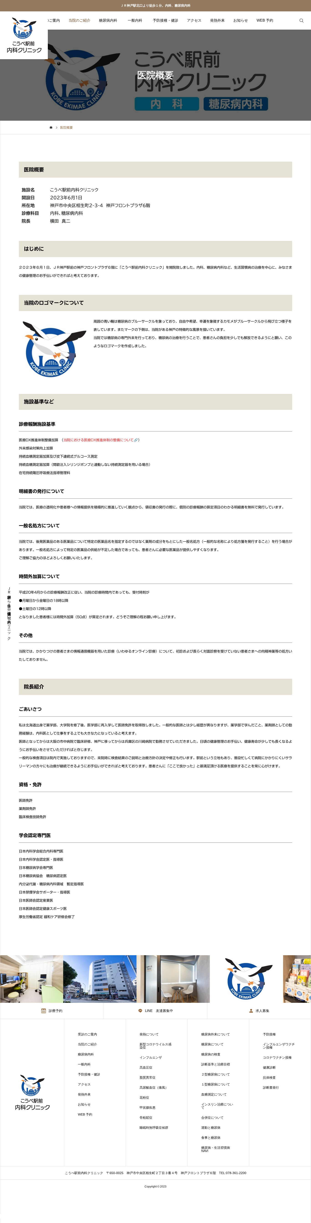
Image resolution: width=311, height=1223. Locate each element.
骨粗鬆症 (146, 1117)
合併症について (212, 1117)
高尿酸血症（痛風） (154, 1087)
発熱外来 (217, 20)
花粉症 (144, 1097)
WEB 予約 (265, 20)
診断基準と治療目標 (215, 1064)
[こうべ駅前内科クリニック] (24, 35)
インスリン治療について (217, 1106)
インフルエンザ (151, 1057)
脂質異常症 (148, 1077)
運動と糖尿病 (210, 1127)
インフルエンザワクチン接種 (279, 1046)
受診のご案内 (49, 20)
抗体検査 (269, 1077)
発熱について (149, 1034)
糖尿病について (212, 1044)
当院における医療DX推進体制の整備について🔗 (101, 440)
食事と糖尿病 (210, 1137)
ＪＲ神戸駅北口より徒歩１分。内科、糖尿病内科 (155, 5)
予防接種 (269, 1034)
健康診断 (269, 1067)
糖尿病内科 (108, 20)
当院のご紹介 (79, 20)
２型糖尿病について (215, 1074)
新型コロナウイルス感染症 (155, 1046)
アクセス (194, 20)
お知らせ (240, 20)
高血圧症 (146, 1067)
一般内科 (137, 20)
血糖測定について (214, 1094)
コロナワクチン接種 (277, 1057)
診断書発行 (271, 1087)
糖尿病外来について (215, 1034)
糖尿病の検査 (210, 1054)
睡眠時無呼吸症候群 (154, 1127)
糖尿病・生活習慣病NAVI (215, 1149)
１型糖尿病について (215, 1084)
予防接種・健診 (165, 20)
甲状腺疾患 (148, 1107)
